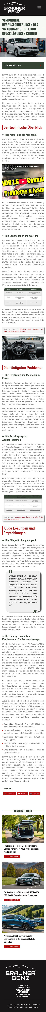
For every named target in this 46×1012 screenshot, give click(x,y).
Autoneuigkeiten (23, 987)
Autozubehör (23, 992)
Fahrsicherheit (23, 996)
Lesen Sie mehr (12, 856)
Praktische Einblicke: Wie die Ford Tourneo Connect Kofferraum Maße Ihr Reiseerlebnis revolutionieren (21, 848)
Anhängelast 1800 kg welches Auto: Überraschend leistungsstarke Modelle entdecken (19, 938)
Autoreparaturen (23, 990)
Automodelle (23, 985)
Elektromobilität (23, 994)
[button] (39, 7)
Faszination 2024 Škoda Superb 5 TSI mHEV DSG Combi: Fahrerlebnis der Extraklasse (21, 894)
